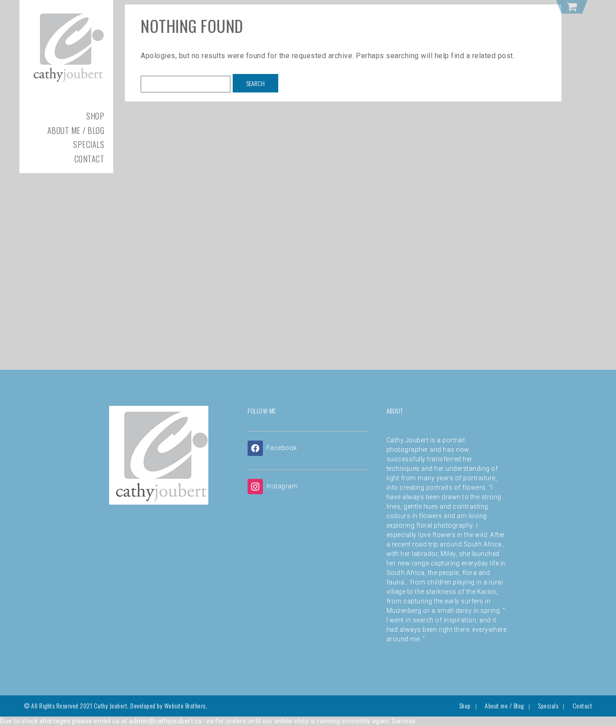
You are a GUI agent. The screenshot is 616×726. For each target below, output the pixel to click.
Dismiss (404, 721)
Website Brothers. (185, 705)
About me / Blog (76, 130)
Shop (95, 116)
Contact (89, 159)
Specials (88, 144)
